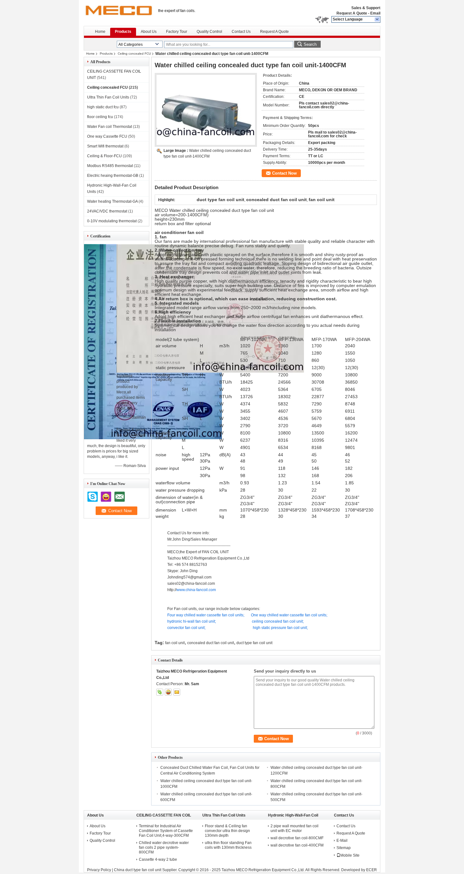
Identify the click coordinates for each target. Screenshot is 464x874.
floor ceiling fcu (100, 117)
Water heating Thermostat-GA (112, 201)
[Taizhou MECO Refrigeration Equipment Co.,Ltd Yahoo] (168, 692)
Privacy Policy (99, 870)
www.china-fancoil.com (196, 590)
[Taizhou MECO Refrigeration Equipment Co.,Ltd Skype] (159, 692)
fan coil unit (175, 643)
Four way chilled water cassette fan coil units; (205, 615)
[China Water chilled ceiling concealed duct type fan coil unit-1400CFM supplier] (206, 110)
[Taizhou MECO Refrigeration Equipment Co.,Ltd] (377, 19)
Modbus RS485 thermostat (110, 166)
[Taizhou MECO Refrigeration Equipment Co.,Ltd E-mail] (176, 692)
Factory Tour (176, 31)
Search (310, 44)
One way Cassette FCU (107, 136)
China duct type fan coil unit (137, 870)
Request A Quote (351, 13)
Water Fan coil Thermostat (109, 126)
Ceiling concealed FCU (134, 53)
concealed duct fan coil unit (210, 643)
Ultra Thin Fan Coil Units (108, 97)
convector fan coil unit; (186, 628)
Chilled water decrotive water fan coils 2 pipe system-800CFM (164, 847)
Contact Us (241, 31)
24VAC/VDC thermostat (107, 211)
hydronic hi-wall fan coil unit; (191, 621)
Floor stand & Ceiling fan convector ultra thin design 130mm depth (227, 831)
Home (100, 31)
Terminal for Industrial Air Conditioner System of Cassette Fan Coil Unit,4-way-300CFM (166, 831)
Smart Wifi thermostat (105, 146)
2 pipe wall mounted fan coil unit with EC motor (294, 828)
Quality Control (209, 31)
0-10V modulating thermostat (112, 221)
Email (375, 13)
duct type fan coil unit (254, 643)
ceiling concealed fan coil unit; (278, 621)
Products (123, 31)
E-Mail (342, 840)
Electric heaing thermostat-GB (112, 175)
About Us (149, 31)
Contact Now (284, 173)
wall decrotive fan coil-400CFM (297, 845)
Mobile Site (350, 855)
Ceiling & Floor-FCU (104, 156)
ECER (371, 870)
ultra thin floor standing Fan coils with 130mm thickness (228, 845)
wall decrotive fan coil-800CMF (297, 838)
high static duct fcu (103, 107)
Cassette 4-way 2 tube (158, 859)
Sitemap (343, 848)
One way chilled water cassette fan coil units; (289, 615)
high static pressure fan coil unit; (280, 628)
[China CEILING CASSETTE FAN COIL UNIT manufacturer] (118, 12)
